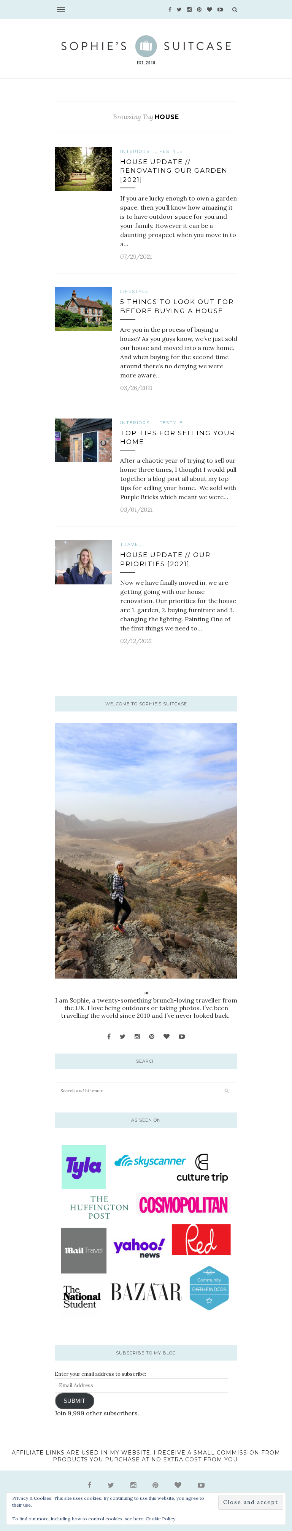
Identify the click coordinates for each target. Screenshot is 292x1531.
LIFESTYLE (168, 151)
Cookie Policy (160, 1518)
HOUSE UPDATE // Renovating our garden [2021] (174, 171)
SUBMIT (74, 1401)
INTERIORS (135, 151)
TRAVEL (130, 544)
